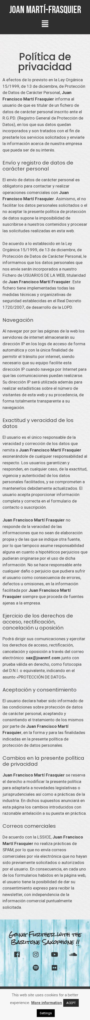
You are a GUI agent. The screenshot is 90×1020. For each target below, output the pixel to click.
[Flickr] (54, 968)
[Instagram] (36, 954)
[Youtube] (54, 954)
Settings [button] (46, 1013)
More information (46, 1002)
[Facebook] (17, 954)
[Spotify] (36, 968)
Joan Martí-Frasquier (45, 10)
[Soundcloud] (73, 954)
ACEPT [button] (71, 1003)
